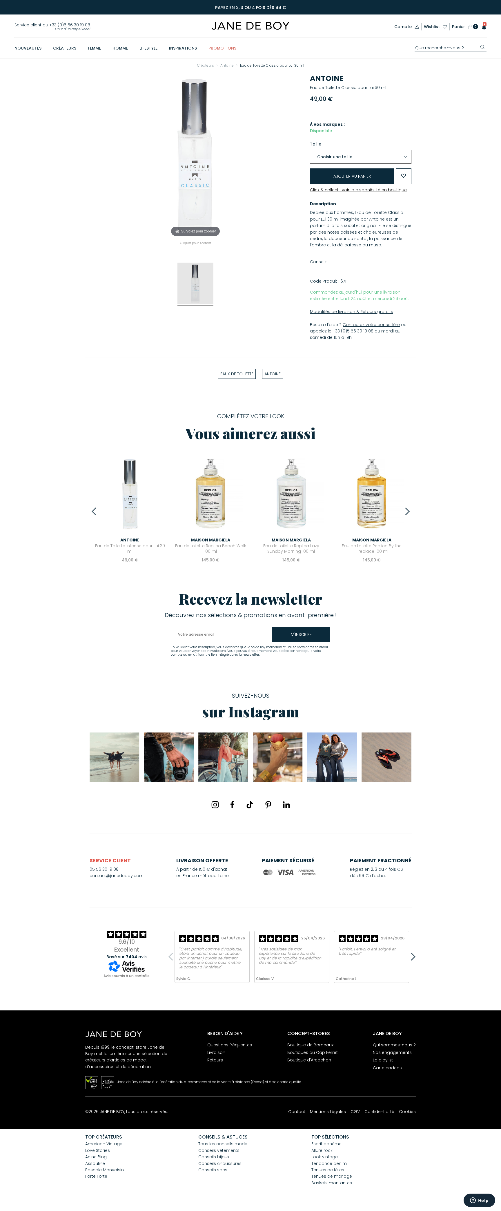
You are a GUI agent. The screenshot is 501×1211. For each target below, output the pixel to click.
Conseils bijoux (213, 1157)
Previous (95, 511)
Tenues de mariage (331, 1176)
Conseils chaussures (220, 1163)
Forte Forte (96, 1176)
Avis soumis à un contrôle (127, 975)
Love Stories (97, 1150)
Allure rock (322, 1150)
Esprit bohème (326, 1144)
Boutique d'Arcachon (309, 1060)
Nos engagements (392, 1052)
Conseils (319, 262)
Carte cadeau (387, 1068)
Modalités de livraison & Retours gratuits (351, 311)
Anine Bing (96, 1157)
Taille (315, 144)
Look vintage (324, 1157)
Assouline (95, 1163)
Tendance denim (329, 1163)
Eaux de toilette (236, 374)
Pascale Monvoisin (104, 1170)
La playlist (383, 1060)
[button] (482, 27)
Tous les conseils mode (222, 1144)
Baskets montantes (331, 1183)
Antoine (327, 78)
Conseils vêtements (218, 1150)
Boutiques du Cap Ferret (312, 1052)
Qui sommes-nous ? (394, 1045)
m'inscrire (301, 634)
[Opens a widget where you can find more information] (479, 1201)
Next (405, 511)
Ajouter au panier (352, 176)
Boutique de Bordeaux (310, 1045)
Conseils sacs (212, 1170)
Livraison (216, 1052)
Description (323, 204)
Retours (215, 1060)
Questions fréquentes (229, 1045)
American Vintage (103, 1144)
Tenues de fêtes (327, 1170)
